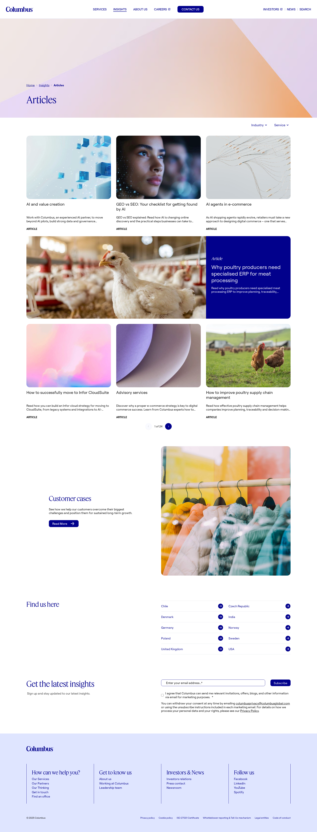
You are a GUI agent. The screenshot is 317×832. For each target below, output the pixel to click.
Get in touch (40, 792)
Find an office (41, 796)
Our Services (40, 779)
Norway (234, 627)
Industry (257, 125)
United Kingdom (172, 649)
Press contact (176, 783)
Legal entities (262, 817)
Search (305, 9)
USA (231, 649)
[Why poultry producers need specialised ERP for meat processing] (116, 277)
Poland (166, 638)
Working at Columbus (113, 783)
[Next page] (168, 426)
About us (105, 779)
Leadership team (110, 787)
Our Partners (40, 783)
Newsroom (174, 787)
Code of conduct (282, 817)
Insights (44, 85)
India (232, 617)
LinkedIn (239, 783)
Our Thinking (40, 787)
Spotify (239, 792)
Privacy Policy (249, 711)
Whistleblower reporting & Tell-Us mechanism (227, 817)
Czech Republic (239, 606)
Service (279, 125)
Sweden (234, 638)
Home (30, 85)
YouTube (239, 787)
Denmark (167, 617)
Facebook (240, 779)
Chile (164, 606)
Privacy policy (147, 817)
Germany (167, 627)
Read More (59, 523)
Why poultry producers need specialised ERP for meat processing (246, 273)
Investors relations (179, 779)
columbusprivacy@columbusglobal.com (263, 703)
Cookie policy (166, 817)
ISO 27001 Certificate (188, 817)
